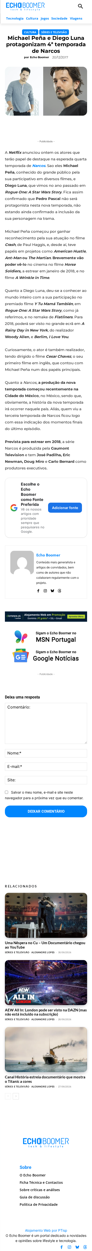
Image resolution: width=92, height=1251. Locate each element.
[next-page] (16, 1096)
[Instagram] (45, 590)
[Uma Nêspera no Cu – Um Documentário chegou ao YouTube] (46, 915)
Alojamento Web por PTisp (46, 1230)
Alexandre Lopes (43, 952)
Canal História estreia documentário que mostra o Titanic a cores (45, 1079)
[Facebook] (38, 590)
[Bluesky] (52, 590)
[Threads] (59, 590)
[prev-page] (8, 1096)
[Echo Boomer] (25, 6)
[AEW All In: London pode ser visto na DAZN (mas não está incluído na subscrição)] (46, 982)
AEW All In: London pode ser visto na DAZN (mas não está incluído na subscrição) (46, 1012)
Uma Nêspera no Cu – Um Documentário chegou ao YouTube (45, 945)
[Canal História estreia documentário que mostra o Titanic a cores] (46, 1049)
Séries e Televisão (54, 32)
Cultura (30, 32)
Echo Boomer (39, 57)
